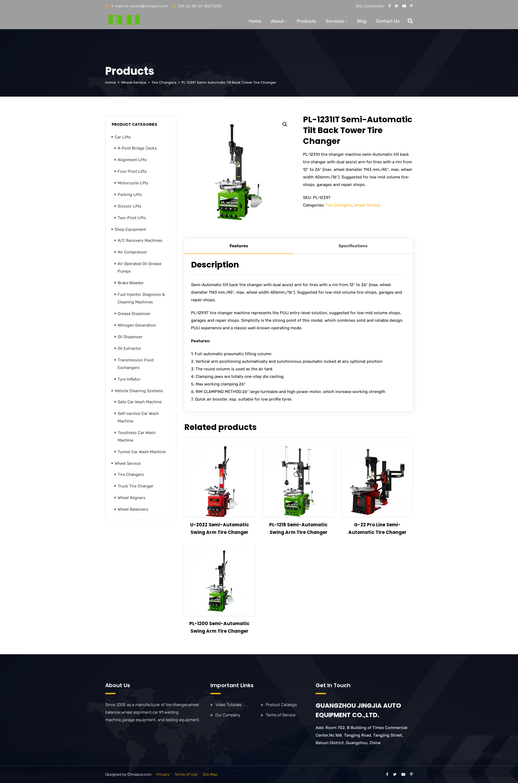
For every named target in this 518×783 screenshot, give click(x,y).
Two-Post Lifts (132, 217)
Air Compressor (132, 252)
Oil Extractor (129, 348)
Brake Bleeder (131, 282)
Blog (361, 21)
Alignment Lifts (132, 159)
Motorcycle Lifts (133, 183)
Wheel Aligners (131, 497)
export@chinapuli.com (149, 6)
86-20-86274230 (207, 6)
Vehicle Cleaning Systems (139, 390)
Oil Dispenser (130, 336)
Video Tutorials (228, 704)
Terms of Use (186, 774)
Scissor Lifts (129, 206)
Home (255, 21)
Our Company (227, 715)
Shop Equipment (130, 229)
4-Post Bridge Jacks (137, 148)
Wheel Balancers (133, 509)
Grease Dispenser (134, 313)
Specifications (353, 245)
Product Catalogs (281, 704)
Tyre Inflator (129, 379)
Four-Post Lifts (132, 171)
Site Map (210, 774)
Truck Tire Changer (136, 486)
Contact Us (388, 21)
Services (335, 21)
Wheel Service (133, 82)
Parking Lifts (130, 194)
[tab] (238, 246)
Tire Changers (164, 82)
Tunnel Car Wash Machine (142, 451)
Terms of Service (280, 715)
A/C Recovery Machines (140, 240)
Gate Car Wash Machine (140, 401)
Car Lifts (123, 137)
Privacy (162, 774)
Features (239, 245)
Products (306, 21)
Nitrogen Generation (137, 325)
